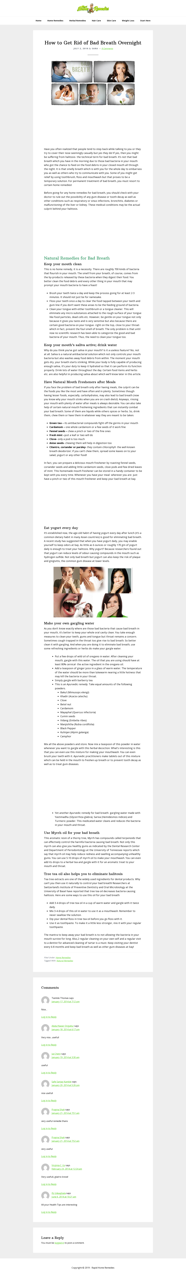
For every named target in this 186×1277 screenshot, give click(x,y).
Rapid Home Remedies (93, 8)
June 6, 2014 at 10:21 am (64, 1196)
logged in (59, 1242)
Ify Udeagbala (59, 1193)
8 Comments (107, 48)
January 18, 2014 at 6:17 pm (66, 1029)
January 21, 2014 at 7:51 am (65, 1113)
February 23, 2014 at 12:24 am (67, 1168)
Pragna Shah (58, 1109)
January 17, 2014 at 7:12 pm (66, 1001)
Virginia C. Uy (58, 1165)
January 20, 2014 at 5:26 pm (66, 1085)
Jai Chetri (56, 1053)
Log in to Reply (49, 1016)
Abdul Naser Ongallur (63, 1025)
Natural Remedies (65, 960)
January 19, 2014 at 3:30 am (65, 1057)
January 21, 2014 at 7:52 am (65, 1141)
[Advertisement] (93, 128)
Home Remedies (63, 957)
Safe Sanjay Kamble (61, 1081)
